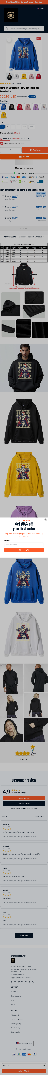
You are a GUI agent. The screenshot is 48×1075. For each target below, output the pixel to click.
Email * (7, 540)
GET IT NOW (24, 550)
